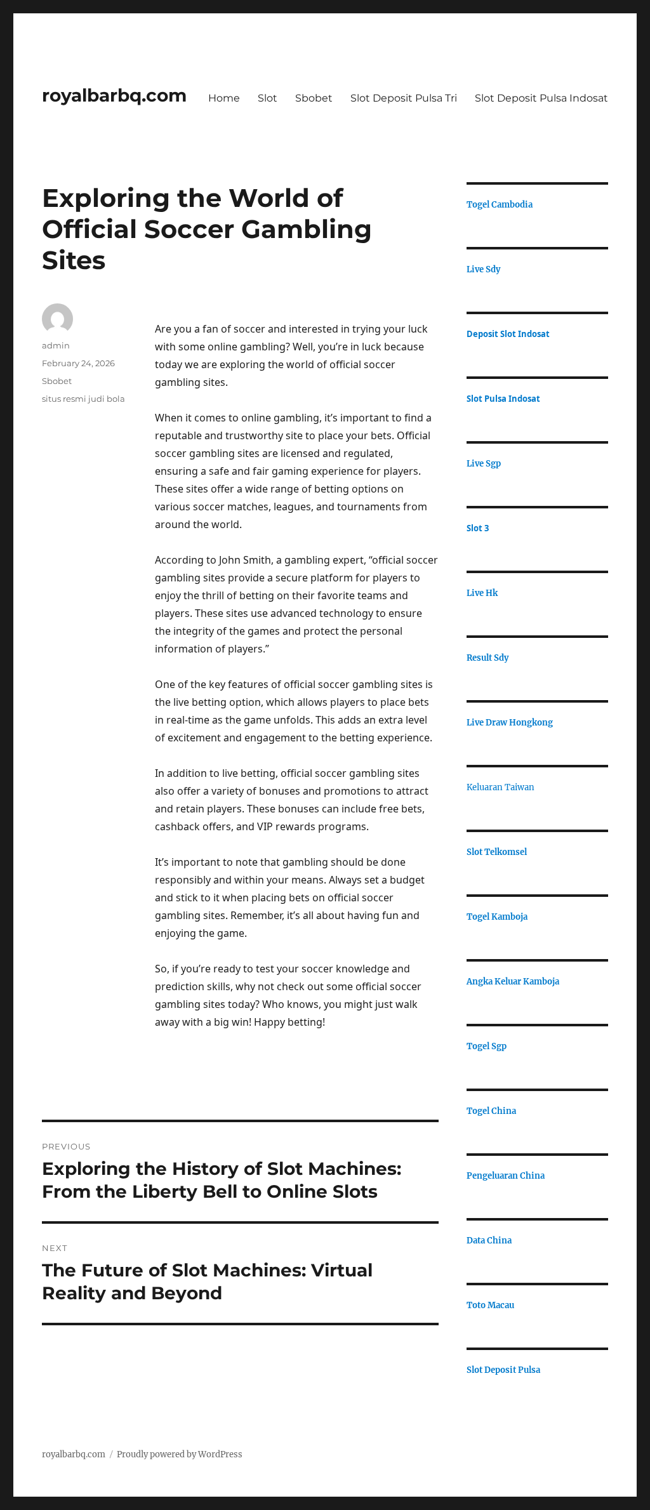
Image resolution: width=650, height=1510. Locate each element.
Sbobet (314, 98)
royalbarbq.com (114, 95)
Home (224, 98)
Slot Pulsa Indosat (503, 398)
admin (56, 345)
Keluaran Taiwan (500, 787)
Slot (267, 98)
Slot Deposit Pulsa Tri (403, 98)
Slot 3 (478, 528)
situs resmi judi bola (83, 399)
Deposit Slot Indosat (508, 334)
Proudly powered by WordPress (179, 1454)
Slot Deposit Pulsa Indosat (541, 98)
